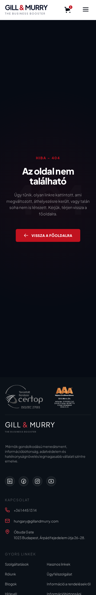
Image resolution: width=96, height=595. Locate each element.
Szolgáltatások (17, 564)
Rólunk (10, 574)
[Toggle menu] (85, 10)
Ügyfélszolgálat (59, 574)
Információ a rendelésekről (69, 584)
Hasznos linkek (58, 564)
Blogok (11, 584)
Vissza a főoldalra (52, 235)
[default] (10, 481)
